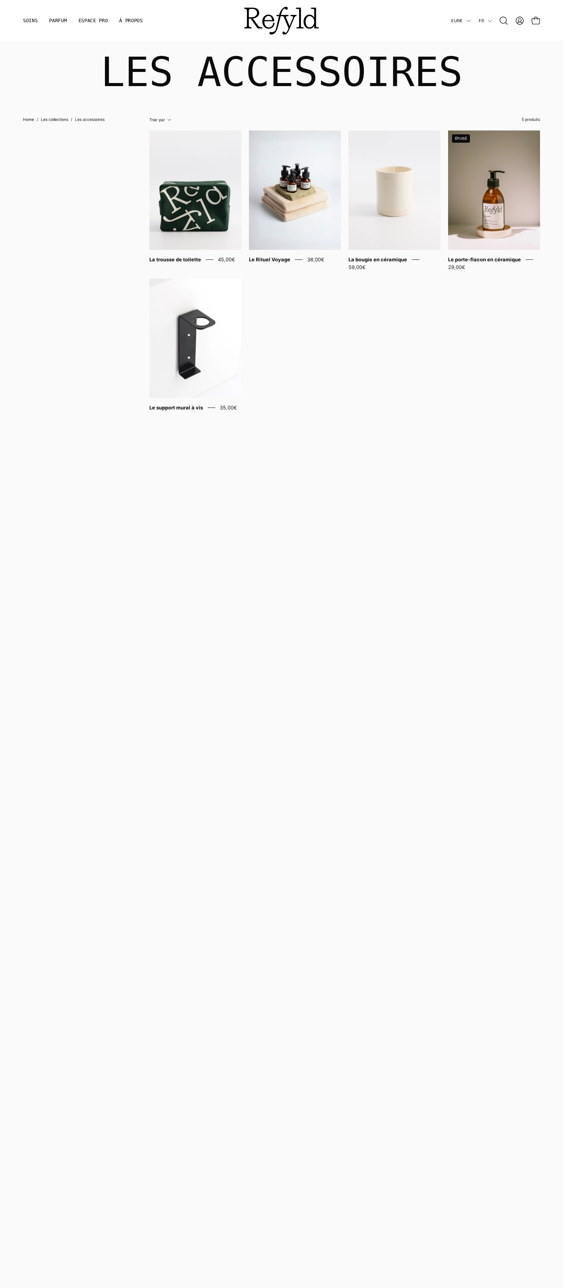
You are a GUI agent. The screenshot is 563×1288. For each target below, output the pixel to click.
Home (28, 119)
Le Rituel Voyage (269, 259)
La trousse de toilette (175, 259)
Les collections (54, 119)
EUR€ (457, 20)
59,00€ (357, 267)
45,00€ (226, 259)
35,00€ (228, 407)
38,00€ (315, 259)
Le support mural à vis (176, 407)
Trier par (157, 119)
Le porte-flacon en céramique (484, 259)
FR (481, 20)
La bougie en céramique (378, 259)
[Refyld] (281, 21)
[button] (504, 21)
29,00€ (456, 267)
